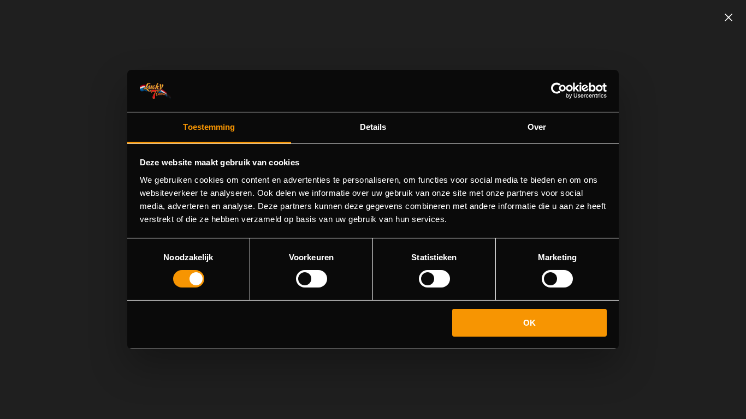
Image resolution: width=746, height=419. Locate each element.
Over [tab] (537, 126)
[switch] (311, 279)
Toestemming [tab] (209, 126)
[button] (728, 17)
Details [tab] (373, 126)
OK (529, 322)
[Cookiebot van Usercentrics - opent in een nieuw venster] (559, 90)
